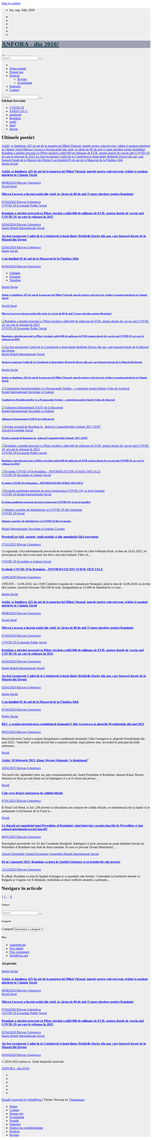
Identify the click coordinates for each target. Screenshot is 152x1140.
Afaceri (7, 430)
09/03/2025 (9, 732)
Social (14, 163)
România (15, 118)
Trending (15, 280)
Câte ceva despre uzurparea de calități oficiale (32, 793)
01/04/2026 (9, 266)
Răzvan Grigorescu (29, 182)
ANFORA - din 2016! (30, 44)
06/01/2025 (9, 836)
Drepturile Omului (23, 854)
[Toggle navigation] (3, 55)
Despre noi (16, 72)
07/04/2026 (9, 202)
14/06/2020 (9, 577)
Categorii (7, 929)
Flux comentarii (19, 952)
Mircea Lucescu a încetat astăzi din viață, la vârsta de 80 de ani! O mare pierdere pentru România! (68, 194)
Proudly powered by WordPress (22, 1099)
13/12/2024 (9, 869)
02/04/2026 (9, 224)
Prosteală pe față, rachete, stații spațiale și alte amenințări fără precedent (50, 536)
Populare (15, 276)
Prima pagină (18, 68)
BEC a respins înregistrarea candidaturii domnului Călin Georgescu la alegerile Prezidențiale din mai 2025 (73, 724)
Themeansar (76, 1099)
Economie (23, 205)
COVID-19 (17, 107)
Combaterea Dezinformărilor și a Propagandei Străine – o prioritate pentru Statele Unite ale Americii (58, 399)
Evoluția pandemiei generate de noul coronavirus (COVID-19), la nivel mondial (46, 502)
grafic (13, 121)
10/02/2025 (9, 768)
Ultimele (15, 273)
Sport (13, 186)
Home (13, 1106)
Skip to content (11, 3)
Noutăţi (14, 1120)
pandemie (16, 114)
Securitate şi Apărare (41, 392)
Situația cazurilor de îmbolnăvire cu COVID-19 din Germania (36, 521)
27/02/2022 (9, 544)
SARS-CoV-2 (18, 111)
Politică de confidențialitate (26, 1127)
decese (14, 129)
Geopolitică (56, 854)
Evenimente (24, 82)
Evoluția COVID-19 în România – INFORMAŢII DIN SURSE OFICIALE (42, 482)
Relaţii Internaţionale (23, 228)
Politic (34, 205)
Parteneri (15, 86)
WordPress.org (19, 955)
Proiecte (15, 75)
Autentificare (18, 945)
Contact (14, 90)
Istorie (6, 163)
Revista (22, 79)
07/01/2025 (9, 800)
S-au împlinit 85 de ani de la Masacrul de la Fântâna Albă (40, 258)
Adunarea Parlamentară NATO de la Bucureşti (28, 418)
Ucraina (60, 528)
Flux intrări (16, 948)
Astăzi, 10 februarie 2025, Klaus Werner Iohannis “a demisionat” (45, 760)
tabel (12, 125)
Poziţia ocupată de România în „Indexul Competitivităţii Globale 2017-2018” (45, 437)
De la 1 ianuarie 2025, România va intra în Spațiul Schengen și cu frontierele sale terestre (61, 861)
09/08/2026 (9, 182)
